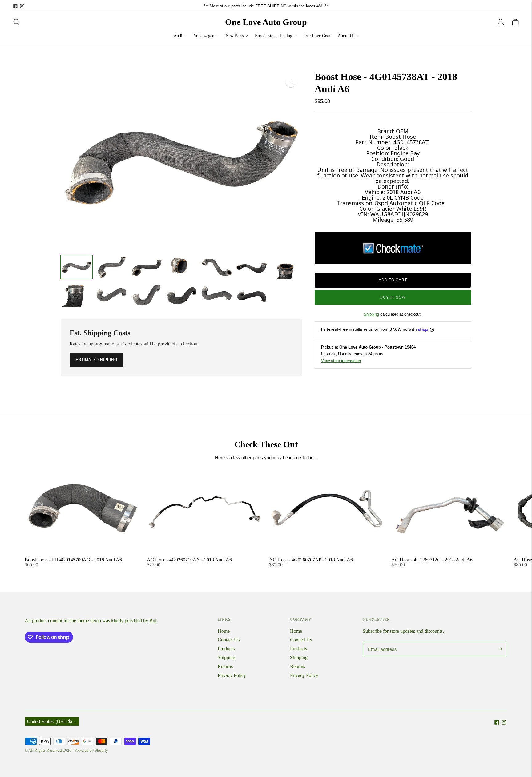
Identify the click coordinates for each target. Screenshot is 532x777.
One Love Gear (317, 36)
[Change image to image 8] (76, 295)
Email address (380, 642)
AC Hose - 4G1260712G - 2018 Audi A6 (432, 559)
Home (224, 631)
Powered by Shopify (91, 750)
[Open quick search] (16, 22)
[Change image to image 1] (76, 267)
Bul (152, 620)
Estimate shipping (96, 359)
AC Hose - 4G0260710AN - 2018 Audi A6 (189, 559)
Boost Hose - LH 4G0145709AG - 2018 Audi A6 (73, 559)
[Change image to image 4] (181, 267)
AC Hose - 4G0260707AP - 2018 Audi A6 (311, 559)
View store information (341, 360)
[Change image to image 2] (111, 267)
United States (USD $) (49, 721)
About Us (346, 36)
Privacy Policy (232, 675)
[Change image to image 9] (111, 295)
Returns (225, 666)
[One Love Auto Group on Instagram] (22, 6)
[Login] (500, 22)
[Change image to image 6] (251, 267)
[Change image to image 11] (181, 295)
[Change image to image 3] (146, 267)
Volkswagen (204, 36)
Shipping (371, 314)
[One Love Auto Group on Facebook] (15, 6)
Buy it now (392, 297)
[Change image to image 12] (216, 295)
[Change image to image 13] (251, 295)
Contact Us (229, 639)
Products (226, 648)
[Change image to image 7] (286, 267)
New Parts (235, 36)
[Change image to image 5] (216, 267)
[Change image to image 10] (146, 295)
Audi (178, 36)
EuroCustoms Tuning (273, 36)
